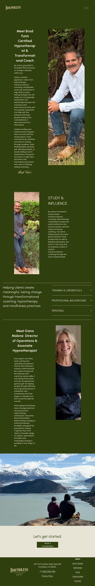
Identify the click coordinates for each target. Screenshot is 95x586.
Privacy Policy (47, 576)
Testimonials (77, 576)
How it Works (77, 563)
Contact (77, 581)
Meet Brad (77, 568)
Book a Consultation (47, 545)
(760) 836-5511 (48, 571)
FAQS (78, 572)
